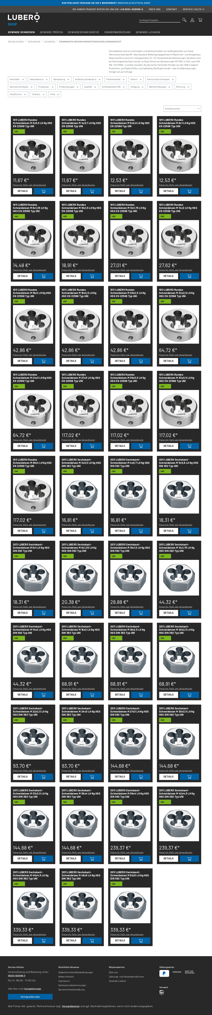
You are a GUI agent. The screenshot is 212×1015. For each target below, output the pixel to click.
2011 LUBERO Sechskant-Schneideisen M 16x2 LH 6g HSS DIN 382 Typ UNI (81, 629)
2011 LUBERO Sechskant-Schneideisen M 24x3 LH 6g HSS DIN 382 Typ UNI (81, 711)
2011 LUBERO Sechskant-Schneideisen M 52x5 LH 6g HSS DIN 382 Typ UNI (129, 875)
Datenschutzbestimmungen (72, 985)
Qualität (88, 86)
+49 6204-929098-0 (131, 9)
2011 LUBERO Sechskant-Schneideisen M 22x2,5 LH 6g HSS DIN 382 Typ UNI (30, 711)
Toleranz (36, 94)
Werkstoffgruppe (158, 86)
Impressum (64, 980)
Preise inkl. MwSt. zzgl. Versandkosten (29, 185)
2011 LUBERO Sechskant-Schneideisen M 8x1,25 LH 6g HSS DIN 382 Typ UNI (79, 547)
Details (23, 190)
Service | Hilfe (192, 9)
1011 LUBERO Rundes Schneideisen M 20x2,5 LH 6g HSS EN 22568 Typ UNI (128, 293)
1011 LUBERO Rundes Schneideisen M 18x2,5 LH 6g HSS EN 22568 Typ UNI (79, 293)
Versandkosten (71, 1006)
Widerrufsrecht (66, 976)
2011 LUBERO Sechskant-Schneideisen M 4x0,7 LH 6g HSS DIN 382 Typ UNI (130, 463)
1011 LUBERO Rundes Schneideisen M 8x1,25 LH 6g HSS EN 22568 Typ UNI (30, 208)
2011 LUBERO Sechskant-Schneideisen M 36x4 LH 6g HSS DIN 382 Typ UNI (81, 793)
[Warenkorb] (200, 20)
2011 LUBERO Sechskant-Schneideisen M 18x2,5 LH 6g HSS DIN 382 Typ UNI (127, 629)
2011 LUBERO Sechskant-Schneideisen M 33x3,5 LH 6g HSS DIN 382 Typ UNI (30, 793)
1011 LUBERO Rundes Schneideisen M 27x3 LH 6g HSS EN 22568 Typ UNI (81, 377)
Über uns (155, 9)
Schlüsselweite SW (111, 86)
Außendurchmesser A (86, 79)
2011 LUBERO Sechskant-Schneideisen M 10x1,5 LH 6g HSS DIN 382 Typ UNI (130, 547)
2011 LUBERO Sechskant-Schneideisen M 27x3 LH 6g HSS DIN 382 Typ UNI (129, 711)
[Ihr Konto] (192, 20)
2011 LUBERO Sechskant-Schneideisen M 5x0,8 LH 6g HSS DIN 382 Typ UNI (178, 463)
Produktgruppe (67, 86)
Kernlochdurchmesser (158, 79)
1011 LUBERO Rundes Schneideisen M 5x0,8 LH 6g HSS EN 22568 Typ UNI (130, 123)
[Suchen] (184, 19)
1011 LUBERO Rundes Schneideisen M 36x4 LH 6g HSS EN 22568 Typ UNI (32, 463)
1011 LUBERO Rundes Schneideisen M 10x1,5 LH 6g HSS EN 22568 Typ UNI (81, 208)
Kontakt (171, 9)
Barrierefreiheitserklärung (71, 989)
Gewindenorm (37, 79)
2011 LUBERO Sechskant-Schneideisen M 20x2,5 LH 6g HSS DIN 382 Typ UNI (176, 629)
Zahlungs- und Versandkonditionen (126, 976)
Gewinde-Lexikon (117, 980)
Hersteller (15, 79)
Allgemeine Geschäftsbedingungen (75, 972)
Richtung (181, 86)
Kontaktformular (32, 988)
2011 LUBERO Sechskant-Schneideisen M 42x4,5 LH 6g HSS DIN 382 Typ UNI (177, 793)
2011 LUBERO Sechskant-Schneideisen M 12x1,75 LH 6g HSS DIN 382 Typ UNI (177, 547)
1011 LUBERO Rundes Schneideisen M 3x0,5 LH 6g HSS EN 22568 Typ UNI (32, 123)
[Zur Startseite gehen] (24, 19)
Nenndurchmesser (19, 86)
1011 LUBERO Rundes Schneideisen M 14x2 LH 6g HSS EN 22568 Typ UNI (178, 208)
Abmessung (59, 79)
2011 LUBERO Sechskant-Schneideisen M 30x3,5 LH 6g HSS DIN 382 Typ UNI (176, 711)
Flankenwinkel (113, 79)
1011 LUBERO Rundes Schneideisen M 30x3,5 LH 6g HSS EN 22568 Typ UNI (128, 377)
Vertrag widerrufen (30, 996)
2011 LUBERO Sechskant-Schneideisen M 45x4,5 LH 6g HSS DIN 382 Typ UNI (31, 875)
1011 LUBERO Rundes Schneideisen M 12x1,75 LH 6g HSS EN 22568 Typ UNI (128, 208)
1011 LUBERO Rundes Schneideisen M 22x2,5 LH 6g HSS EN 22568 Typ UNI (176, 293)
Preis (53, 94)
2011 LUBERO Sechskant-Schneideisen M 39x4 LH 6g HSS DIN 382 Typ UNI (129, 793)
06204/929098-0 (16, 975)
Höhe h (134, 79)
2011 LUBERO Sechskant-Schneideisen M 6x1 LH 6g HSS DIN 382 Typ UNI (31, 547)
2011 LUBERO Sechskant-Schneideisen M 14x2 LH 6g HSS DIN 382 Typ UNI (32, 629)
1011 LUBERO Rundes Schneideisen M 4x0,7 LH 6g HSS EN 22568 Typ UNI (81, 123)
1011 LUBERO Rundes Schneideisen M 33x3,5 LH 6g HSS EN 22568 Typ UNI (176, 377)
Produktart (44, 86)
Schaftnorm (16, 94)
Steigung (135, 86)
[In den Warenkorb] (43, 191)
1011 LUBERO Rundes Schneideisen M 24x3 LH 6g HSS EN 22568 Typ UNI (32, 377)
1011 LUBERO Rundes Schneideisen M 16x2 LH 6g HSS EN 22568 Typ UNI (32, 293)
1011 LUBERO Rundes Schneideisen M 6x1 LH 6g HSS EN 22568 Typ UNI (177, 123)
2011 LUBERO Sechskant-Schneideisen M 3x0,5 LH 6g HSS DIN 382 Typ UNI (81, 463)
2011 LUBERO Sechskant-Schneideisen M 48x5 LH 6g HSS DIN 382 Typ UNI (81, 875)
